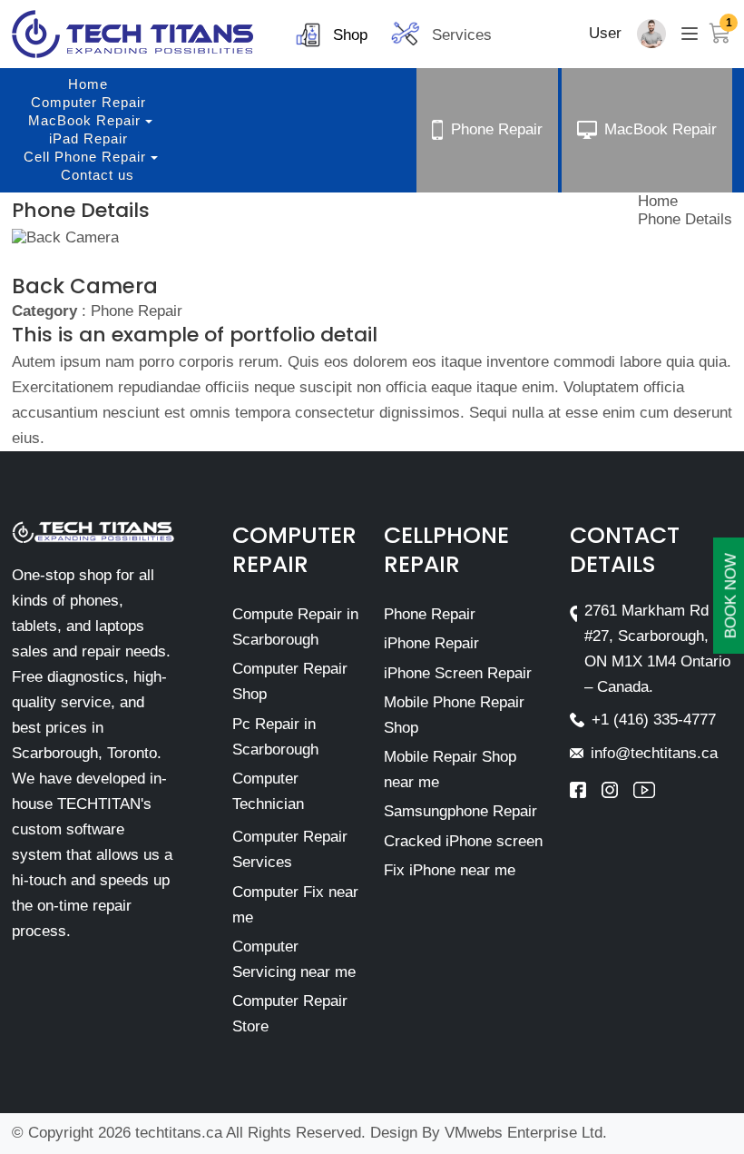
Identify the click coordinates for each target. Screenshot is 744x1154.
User (605, 33)
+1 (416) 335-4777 (654, 719)
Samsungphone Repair (460, 811)
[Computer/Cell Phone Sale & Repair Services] (132, 34)
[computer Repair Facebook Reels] (586, 790)
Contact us (97, 174)
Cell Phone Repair (85, 156)
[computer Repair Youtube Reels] (644, 790)
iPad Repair (88, 138)
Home (88, 84)
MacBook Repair (84, 120)
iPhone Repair (431, 643)
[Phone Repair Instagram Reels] (617, 790)
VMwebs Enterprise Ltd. (526, 1132)
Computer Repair (88, 102)
